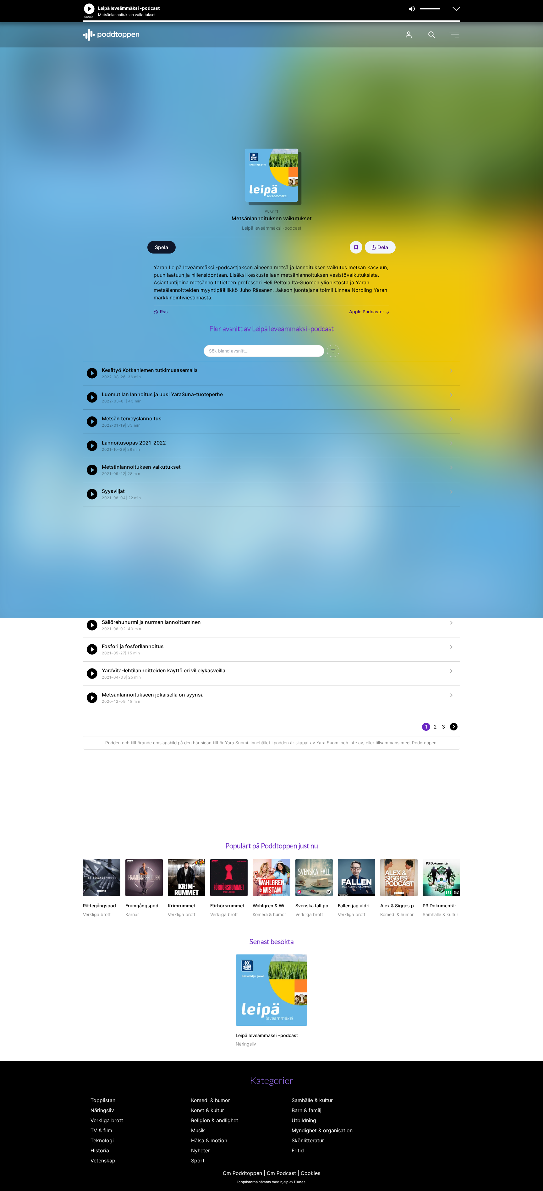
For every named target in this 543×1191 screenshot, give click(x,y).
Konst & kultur (207, 1110)
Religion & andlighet (214, 1120)
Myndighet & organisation (322, 1130)
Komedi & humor (210, 1100)
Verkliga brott (106, 1120)
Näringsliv (102, 1110)
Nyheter (200, 1150)
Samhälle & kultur (312, 1100)
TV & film (101, 1130)
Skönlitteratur (308, 1140)
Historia (99, 1150)
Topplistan (102, 1100)
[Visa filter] (333, 351)
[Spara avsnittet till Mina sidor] (356, 247)
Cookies (310, 1173)
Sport (198, 1160)
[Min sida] (409, 35)
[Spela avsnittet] (92, 373)
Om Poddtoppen (242, 1173)
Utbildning (304, 1120)
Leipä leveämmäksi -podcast (271, 228)
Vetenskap (102, 1160)
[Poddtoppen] (111, 34)
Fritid (298, 1150)
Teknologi (102, 1140)
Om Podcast (281, 1173)
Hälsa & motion (209, 1140)
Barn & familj (306, 1110)
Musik (198, 1130)
